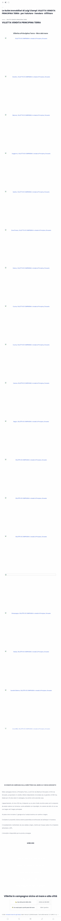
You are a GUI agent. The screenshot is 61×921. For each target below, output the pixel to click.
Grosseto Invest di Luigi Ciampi (13, 914)
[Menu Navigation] (3, 2)
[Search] (8, 2)
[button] (6, 2)
